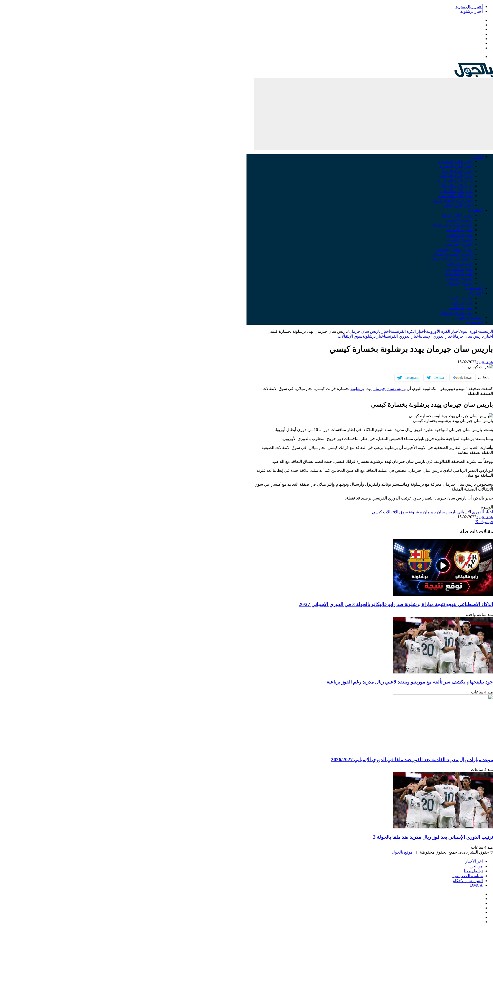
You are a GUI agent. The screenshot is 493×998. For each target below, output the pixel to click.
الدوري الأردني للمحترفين (451, 259)
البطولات (475, 210)
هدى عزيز (484, 362)
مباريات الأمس (460, 308)
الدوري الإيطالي (459, 234)
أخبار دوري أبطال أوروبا (452, 200)
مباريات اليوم (461, 298)
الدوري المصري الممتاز (452, 254)
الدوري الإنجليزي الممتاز (452, 225)
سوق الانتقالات (395, 512)
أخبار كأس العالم (458, 205)
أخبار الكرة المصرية (455, 166)
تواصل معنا (473, 871)
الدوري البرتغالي (458, 283)
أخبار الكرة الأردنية (456, 171)
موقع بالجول (402, 852)
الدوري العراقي (459, 264)
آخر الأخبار (474, 861)
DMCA (476, 885)
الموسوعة (474, 322)
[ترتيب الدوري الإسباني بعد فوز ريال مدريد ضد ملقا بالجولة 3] (443, 827)
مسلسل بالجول (470, 317)
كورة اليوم (469, 331)
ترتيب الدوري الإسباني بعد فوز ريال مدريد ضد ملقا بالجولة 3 (433, 837)
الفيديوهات (474, 288)
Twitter (439, 377)
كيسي (377, 512)
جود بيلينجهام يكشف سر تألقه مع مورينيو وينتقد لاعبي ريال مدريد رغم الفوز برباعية (410, 681)
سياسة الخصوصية (467, 876)
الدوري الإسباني (459, 230)
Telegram (412, 377)
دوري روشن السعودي (453, 249)
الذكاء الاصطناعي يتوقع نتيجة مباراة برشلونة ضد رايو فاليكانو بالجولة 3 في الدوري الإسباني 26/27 (396, 604)
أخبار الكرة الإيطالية (455, 186)
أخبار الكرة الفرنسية (455, 195)
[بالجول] (473, 76)
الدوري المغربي (459, 269)
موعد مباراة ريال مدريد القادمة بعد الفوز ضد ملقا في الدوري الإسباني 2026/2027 (412, 759)
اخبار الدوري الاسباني (475, 512)
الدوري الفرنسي (458, 244)
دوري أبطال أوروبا (457, 215)
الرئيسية (486, 331)
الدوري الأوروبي (459, 220)
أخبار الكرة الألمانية (456, 191)
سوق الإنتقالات (350, 336)
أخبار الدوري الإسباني (437, 336)
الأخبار (477, 156)
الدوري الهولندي (458, 278)
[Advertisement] (373, 114)
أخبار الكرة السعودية (455, 161)
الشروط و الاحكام (467, 880)
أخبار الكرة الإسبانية (455, 176)
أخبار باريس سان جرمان (369, 331)
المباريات (475, 293)
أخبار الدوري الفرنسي (402, 336)
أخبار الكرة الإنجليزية (455, 181)
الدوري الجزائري (458, 273)
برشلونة (357, 388)
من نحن (476, 866)
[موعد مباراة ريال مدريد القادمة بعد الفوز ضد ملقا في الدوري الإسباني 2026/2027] (443, 749)
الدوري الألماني (459, 239)
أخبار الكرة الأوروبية (442, 331)
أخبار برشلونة (471, 11)
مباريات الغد (462, 303)
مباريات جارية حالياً (456, 312)
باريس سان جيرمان (389, 388)
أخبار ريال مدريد (469, 6)
